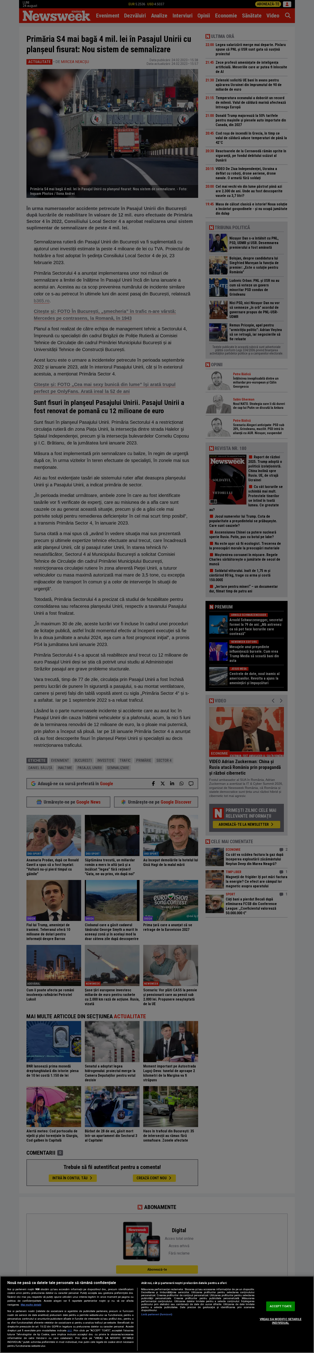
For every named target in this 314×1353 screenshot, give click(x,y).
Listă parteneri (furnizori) (156, 1314)
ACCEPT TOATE (281, 1306)
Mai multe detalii (31, 1304)
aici (69, 1330)
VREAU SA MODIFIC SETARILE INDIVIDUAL (280, 1320)
